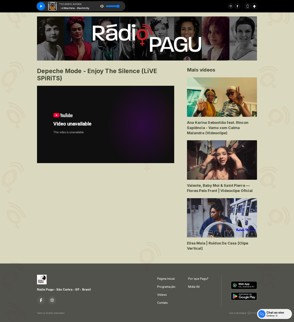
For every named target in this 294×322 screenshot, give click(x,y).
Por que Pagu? (198, 278)
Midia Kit (194, 286)
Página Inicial (166, 278)
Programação (166, 286)
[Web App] (247, 6)
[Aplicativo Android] (254, 6)
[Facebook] (237, 6)
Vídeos (162, 294)
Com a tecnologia (237, 313)
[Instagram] (230, 6)
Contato (162, 302)
